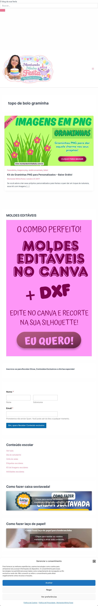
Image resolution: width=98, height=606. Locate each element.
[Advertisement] (49, 31)
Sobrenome (38, 402)
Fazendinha (11, 170)
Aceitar (49, 583)
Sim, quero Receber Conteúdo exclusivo (26, 425)
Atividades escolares (15, 472)
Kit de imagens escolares (17, 467)
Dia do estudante (13, 455)
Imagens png (22, 170)
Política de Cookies (30, 603)
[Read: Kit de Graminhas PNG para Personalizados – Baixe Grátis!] (49, 140)
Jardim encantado (35, 170)
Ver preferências (49, 597)
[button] (94, 561)
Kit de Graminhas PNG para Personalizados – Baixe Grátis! (39, 174)
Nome (8, 402)
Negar (49, 590)
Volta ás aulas (12, 459)
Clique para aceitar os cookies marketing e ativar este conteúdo (49, 500)
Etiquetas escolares (14, 463)
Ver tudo (10, 451)
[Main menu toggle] (92, 68)
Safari (46, 170)
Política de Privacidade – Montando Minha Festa (56, 603)
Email (9, 408)
